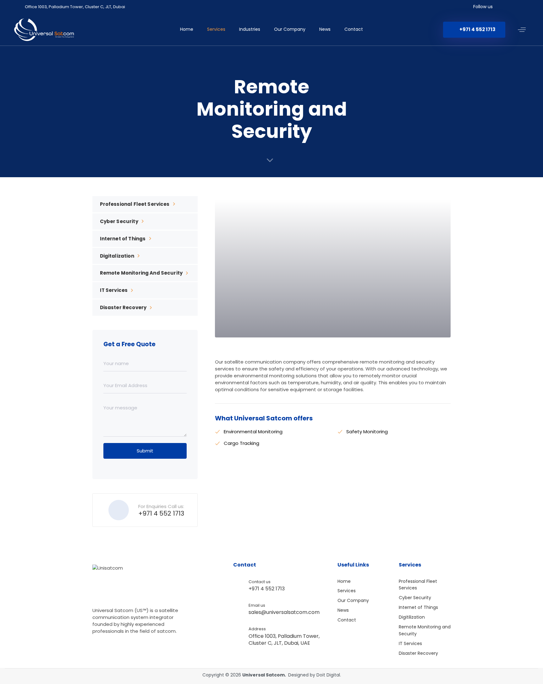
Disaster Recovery (123, 307)
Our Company (289, 29)
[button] (521, 29)
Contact (353, 29)
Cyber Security (119, 221)
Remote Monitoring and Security (425, 630)
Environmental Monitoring (253, 431)
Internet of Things (123, 238)
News (325, 29)
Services (216, 29)
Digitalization (117, 256)
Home (186, 29)
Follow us (483, 6)
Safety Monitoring (367, 431)
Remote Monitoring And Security (141, 273)
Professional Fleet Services (135, 204)
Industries (249, 29)
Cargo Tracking (241, 443)
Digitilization (412, 617)
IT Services (114, 290)
